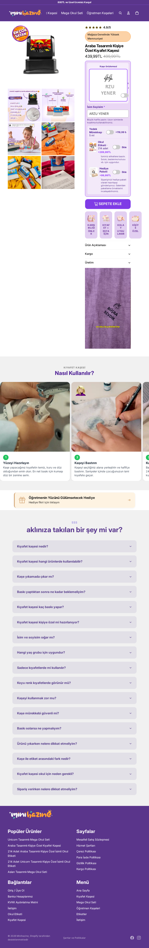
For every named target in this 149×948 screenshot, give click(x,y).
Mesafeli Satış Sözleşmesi (92, 839)
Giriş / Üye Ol (16, 890)
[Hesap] (128, 13)
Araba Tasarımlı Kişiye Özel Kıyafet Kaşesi (34, 845)
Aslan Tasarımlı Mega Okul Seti (27, 871)
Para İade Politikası (88, 857)
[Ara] (120, 13)
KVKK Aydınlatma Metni (23, 902)
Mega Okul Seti (86, 902)
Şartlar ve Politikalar (74, 937)
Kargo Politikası (86, 869)
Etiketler (81, 914)
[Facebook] (132, 937)
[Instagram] (139, 937)
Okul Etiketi (15, 914)
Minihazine (23, 935)
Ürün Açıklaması (95, 245)
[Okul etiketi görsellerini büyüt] (92, 147)
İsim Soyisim (96, 106)
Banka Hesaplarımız (20, 896)
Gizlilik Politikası (86, 863)
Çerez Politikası (86, 851)
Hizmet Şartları (85, 845)
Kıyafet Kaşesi (17, 920)
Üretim (89, 262)
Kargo (89, 253)
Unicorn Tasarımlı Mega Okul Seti (29, 839)
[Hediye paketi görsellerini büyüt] (93, 172)
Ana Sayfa (83, 890)
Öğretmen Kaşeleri (88, 908)
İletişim (12, 908)
